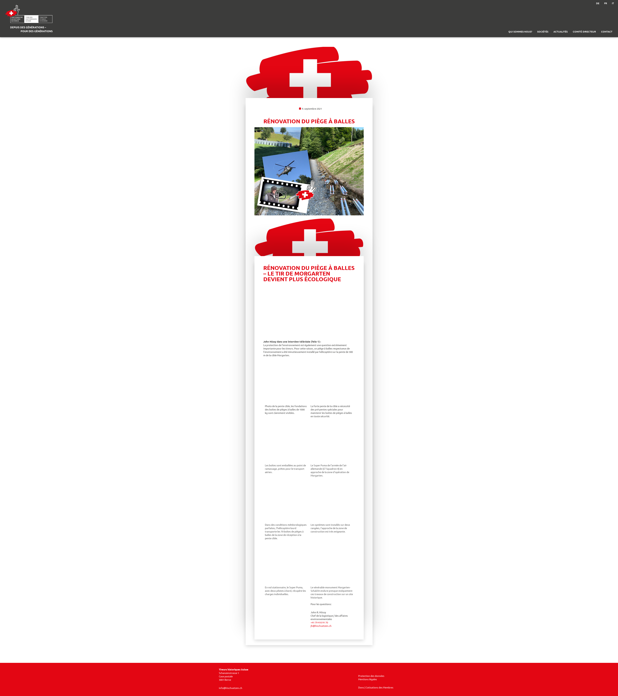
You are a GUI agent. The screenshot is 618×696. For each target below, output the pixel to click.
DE (597, 3)
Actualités (560, 31)
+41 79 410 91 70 (319, 622)
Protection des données (371, 675)
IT (613, 3)
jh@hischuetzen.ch (321, 625)
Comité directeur (584, 31)
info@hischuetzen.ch (230, 687)
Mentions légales (367, 679)
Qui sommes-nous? (520, 31)
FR (605, 3)
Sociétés (542, 31)
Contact (606, 31)
